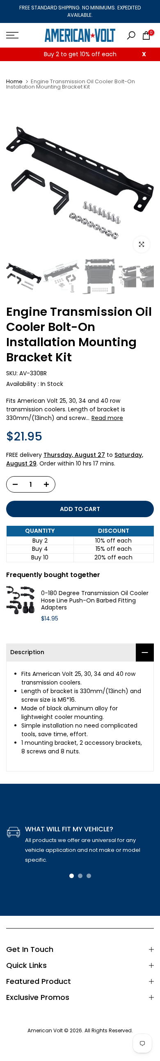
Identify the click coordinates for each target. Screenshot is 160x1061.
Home (14, 81)
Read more (107, 418)
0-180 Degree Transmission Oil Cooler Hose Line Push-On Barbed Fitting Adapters (95, 601)
